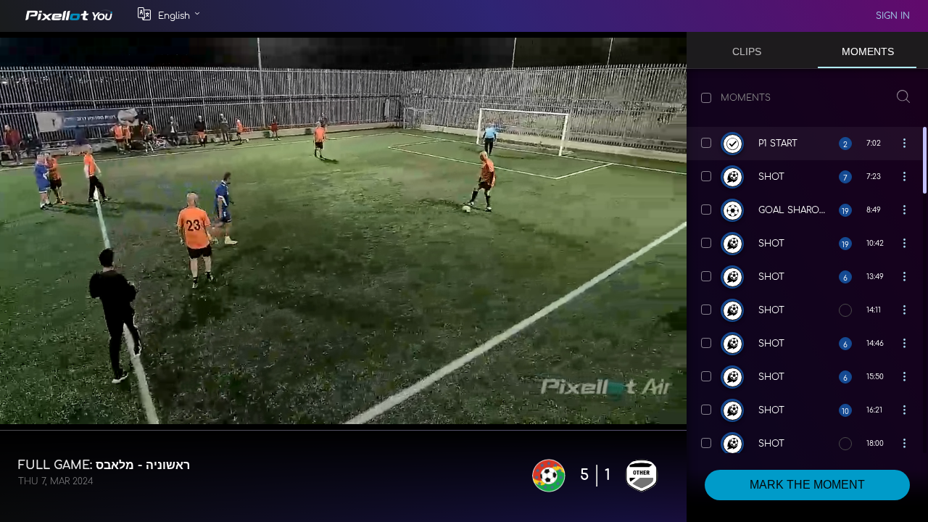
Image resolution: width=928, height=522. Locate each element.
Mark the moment (807, 484)
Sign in (893, 16)
